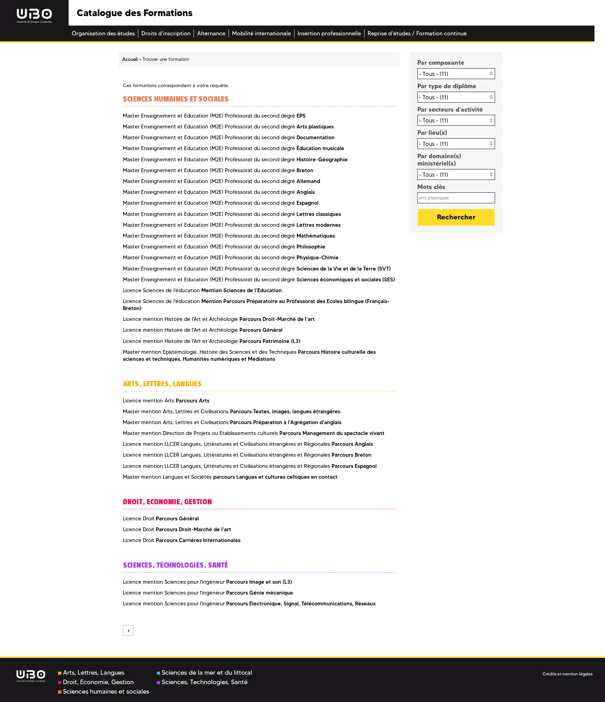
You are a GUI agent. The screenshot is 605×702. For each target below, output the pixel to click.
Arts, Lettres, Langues (93, 672)
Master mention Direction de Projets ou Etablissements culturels (253, 433)
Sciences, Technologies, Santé (205, 682)
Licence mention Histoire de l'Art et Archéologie (219, 319)
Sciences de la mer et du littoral (207, 672)
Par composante (440, 62)
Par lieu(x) (432, 132)
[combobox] (456, 73)
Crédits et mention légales (567, 673)
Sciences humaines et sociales (106, 691)
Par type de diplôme (446, 86)
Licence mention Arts (166, 401)
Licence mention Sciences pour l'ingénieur (207, 582)
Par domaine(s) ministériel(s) (439, 159)
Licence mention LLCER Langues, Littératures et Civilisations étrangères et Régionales (248, 444)
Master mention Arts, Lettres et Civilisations (231, 411)
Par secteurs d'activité (450, 109)
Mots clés (431, 186)
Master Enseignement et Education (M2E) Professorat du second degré (214, 116)
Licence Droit (161, 518)
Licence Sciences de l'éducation (202, 290)
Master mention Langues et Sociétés (230, 477)
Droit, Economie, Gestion (98, 682)
